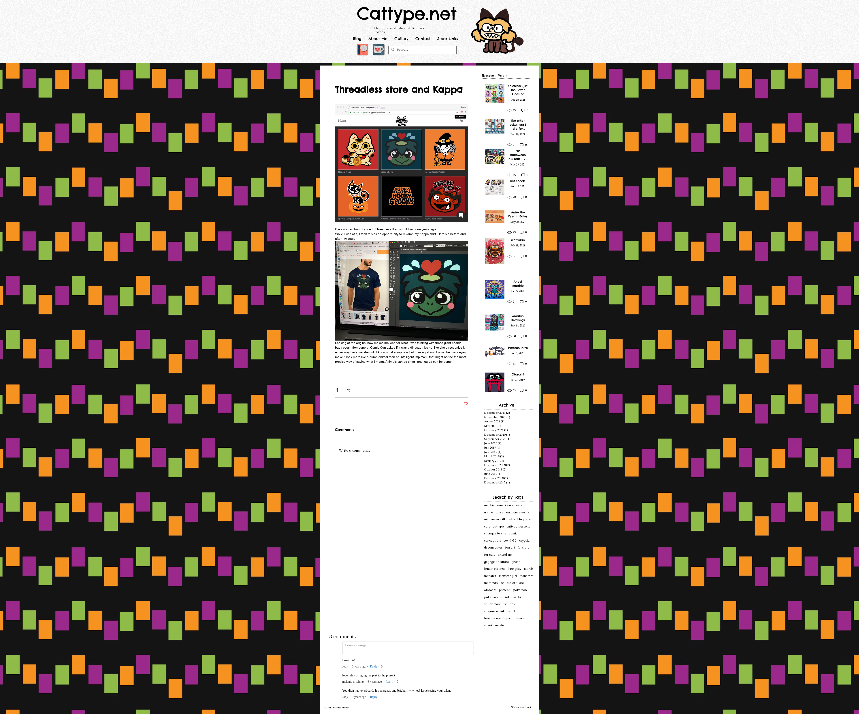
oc (502, 583)
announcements (517, 512)
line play (514, 569)
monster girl (508, 576)
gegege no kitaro (496, 562)
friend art (505, 555)
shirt (511, 611)
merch (528, 569)
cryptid (524, 540)
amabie (489, 505)
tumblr (521, 618)
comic (513, 533)
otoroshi (490, 590)
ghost (516, 562)
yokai (488, 625)
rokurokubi (513, 597)
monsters (526, 576)
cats (487, 526)
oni (521, 583)
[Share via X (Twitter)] (348, 390)
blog (520, 519)
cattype (498, 526)
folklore (523, 547)
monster (490, 576)
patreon (504, 590)
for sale (489, 555)
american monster (510, 505)
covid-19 (510, 540)
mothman (491, 583)
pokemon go (493, 597)
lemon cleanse (495, 569)
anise (500, 512)
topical (508, 618)
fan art (510, 547)
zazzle (499, 625)
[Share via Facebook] (337, 390)
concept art (492, 540)
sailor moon (493, 604)
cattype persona (518, 526)
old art (511, 583)
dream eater (493, 547)
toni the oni (492, 618)
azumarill (498, 519)
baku (511, 519)
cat (528, 519)
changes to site (495, 533)
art (486, 519)
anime (488, 512)
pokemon (520, 590)
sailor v (509, 604)
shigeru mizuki (495, 611)
